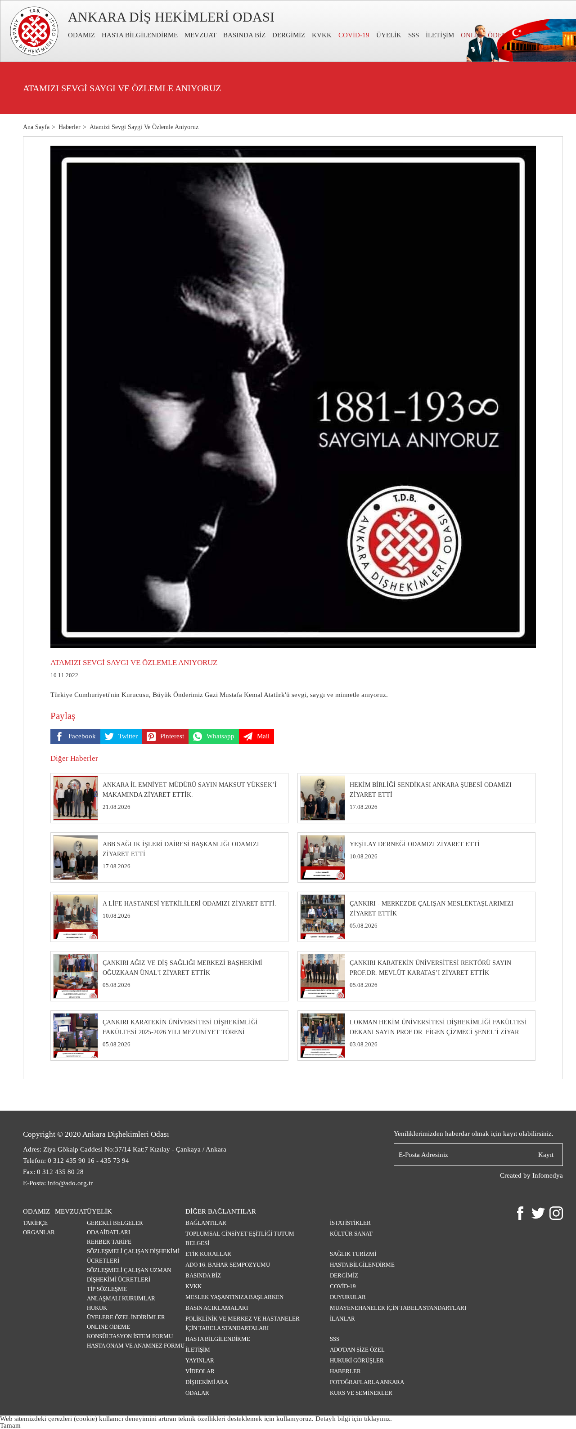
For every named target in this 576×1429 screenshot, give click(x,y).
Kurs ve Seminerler (361, 1392)
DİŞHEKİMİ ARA (206, 1382)
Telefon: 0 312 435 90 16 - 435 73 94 (76, 1160)
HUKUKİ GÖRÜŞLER (357, 1360)
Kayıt (546, 1154)
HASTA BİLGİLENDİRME (140, 35)
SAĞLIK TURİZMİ (353, 1253)
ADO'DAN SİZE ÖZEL (357, 1349)
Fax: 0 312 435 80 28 (53, 1171)
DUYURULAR (348, 1297)
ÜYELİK (388, 35)
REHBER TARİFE (109, 1241)
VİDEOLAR (200, 1371)
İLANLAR (342, 1318)
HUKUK (97, 1307)
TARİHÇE (35, 1222)
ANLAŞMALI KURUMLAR (121, 1298)
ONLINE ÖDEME (108, 1326)
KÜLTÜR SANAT (351, 1233)
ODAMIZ (81, 35)
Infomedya (547, 1175)
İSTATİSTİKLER (350, 1222)
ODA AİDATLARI (108, 1232)
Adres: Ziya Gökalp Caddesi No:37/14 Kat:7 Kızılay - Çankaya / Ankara (124, 1149)
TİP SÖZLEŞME (107, 1289)
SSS (413, 35)
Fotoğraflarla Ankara (367, 1382)
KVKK (322, 35)
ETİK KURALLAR (208, 1253)
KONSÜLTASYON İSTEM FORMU (130, 1336)
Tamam (10, 1425)
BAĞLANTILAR (205, 1222)
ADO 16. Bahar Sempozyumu (227, 1264)
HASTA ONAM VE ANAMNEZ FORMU (135, 1345)
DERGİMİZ (288, 35)
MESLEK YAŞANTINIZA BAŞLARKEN (234, 1297)
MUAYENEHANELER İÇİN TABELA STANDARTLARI (398, 1307)
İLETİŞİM (440, 35)
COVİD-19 (353, 35)
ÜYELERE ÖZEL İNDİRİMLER (126, 1317)
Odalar (197, 1392)
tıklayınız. (378, 1418)
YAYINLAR (199, 1360)
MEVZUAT (200, 35)
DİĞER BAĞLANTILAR (220, 1211)
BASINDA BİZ (244, 35)
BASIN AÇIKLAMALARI (216, 1307)
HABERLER (345, 1371)
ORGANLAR (39, 1232)
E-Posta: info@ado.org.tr (58, 1183)
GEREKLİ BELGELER (115, 1222)
